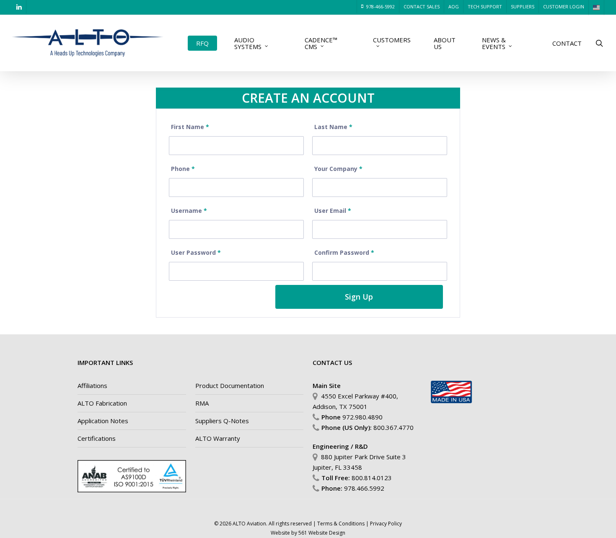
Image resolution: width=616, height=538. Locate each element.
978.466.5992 (364, 488)
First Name (190, 127)
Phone (183, 169)
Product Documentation (229, 385)
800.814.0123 (372, 477)
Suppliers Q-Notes (222, 420)
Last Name (333, 127)
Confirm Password (344, 252)
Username (189, 211)
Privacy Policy (386, 523)
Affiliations (92, 385)
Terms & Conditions (341, 523)
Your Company (338, 169)
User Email (332, 211)
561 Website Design (321, 532)
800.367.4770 (393, 427)
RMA (202, 403)
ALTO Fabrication (102, 403)
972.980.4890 (362, 417)
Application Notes (103, 420)
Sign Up (359, 297)
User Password (196, 252)
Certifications (97, 438)
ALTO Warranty (217, 438)
